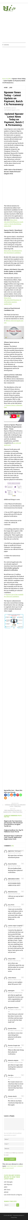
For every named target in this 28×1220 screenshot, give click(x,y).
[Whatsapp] (20, 795)
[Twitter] (8, 795)
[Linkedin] (14, 795)
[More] (5, 798)
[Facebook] (5, 795)
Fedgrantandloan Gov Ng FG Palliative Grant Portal (13, 831)
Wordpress (21, 1215)
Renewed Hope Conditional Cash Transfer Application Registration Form (13, 837)
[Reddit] (11, 795)
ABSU (5, 1187)
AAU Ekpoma (8, 1184)
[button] (6, 45)
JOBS (9, 78)
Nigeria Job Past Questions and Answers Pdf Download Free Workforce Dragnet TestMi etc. (13, 823)
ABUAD (6, 1192)
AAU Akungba (8, 1182)
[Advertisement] (14, 27)
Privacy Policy (14, 1217)
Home (4, 78)
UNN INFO (9, 1215)
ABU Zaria (7, 1189)
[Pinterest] (17, 795)
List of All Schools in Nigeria (13, 1194)
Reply (22, 850)
